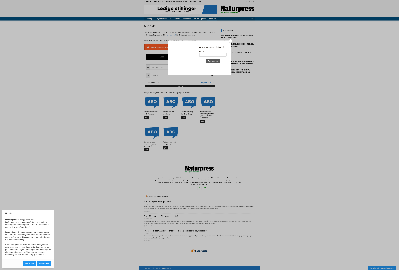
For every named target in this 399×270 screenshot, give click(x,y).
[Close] (230, 41)
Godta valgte (44, 263)
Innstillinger (29, 263)
